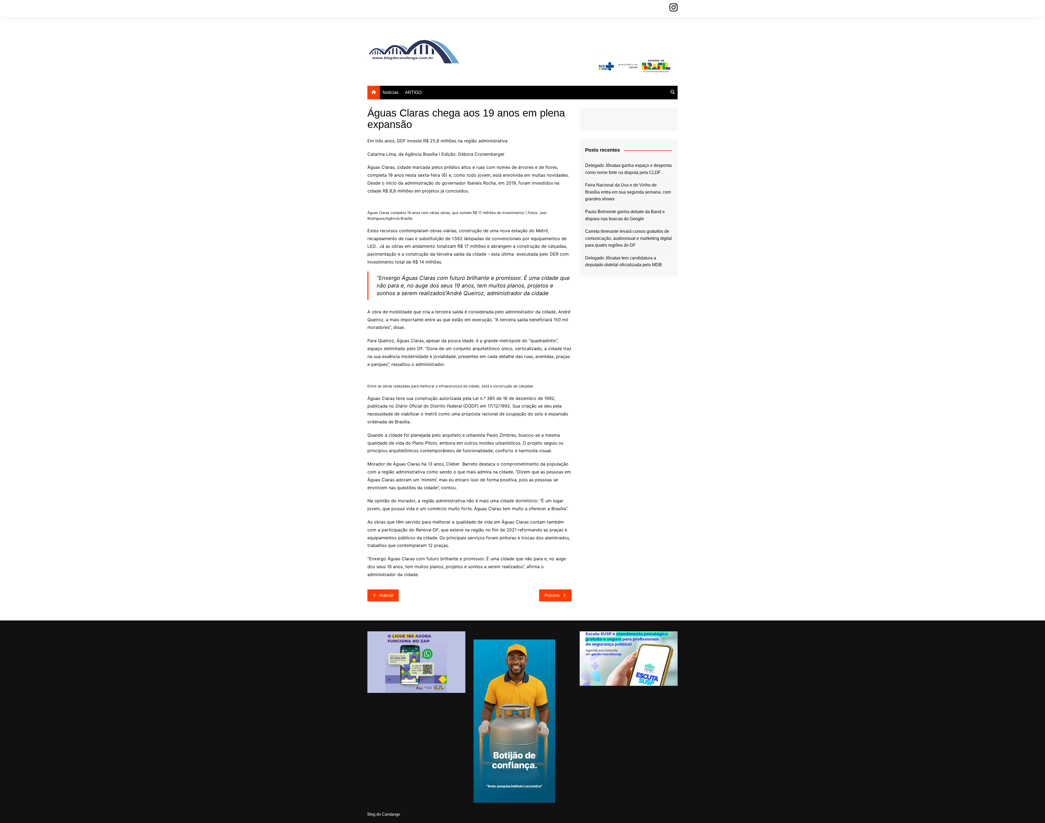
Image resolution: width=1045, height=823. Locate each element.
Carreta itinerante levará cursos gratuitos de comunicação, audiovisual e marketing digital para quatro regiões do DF (628, 238)
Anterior (386, 595)
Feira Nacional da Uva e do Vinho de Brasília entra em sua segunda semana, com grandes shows (628, 192)
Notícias (390, 92)
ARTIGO (413, 92)
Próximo (552, 595)
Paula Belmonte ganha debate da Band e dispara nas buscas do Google (625, 215)
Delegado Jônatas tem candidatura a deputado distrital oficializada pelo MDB (623, 261)
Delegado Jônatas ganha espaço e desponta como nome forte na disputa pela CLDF (628, 169)
